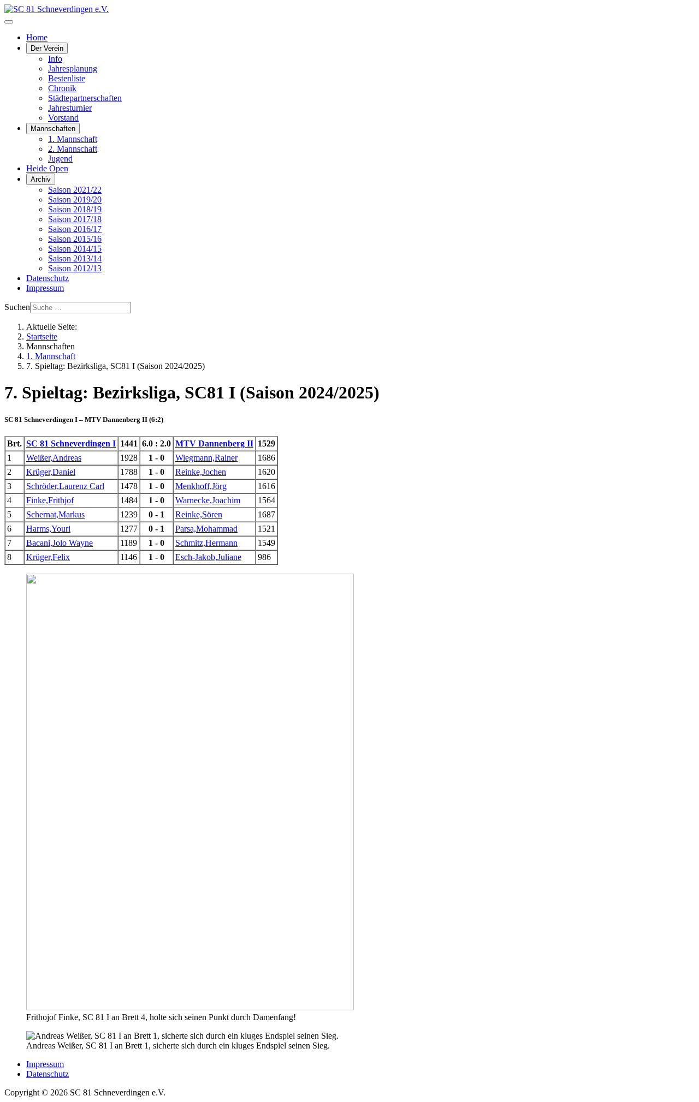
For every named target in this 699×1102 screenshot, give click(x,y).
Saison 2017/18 (75, 219)
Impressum (45, 288)
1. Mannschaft (72, 139)
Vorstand (63, 117)
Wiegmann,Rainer (206, 457)
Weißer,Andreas (53, 457)
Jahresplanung (72, 68)
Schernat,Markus (55, 514)
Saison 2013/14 (75, 258)
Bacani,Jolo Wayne (59, 542)
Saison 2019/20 (75, 199)
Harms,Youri (48, 528)
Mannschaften (53, 128)
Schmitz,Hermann (206, 542)
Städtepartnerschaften (85, 98)
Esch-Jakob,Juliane (208, 557)
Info (55, 58)
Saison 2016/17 (75, 229)
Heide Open (47, 168)
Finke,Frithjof (50, 500)
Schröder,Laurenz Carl (65, 486)
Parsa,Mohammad (206, 528)
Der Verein (47, 48)
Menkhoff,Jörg (201, 486)
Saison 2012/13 (75, 268)
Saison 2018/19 (75, 209)
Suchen (17, 307)
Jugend (60, 158)
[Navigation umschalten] (8, 21)
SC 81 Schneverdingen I (71, 443)
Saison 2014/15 (75, 248)
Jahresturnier (70, 107)
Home (37, 37)
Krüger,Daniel (50, 471)
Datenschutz (47, 278)
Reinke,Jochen (200, 471)
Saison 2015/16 (75, 238)
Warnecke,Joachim (207, 500)
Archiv (41, 179)
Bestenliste (66, 78)
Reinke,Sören (198, 514)
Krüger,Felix (48, 557)
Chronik (62, 88)
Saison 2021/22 (75, 189)
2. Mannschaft (72, 148)
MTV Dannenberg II (214, 443)
